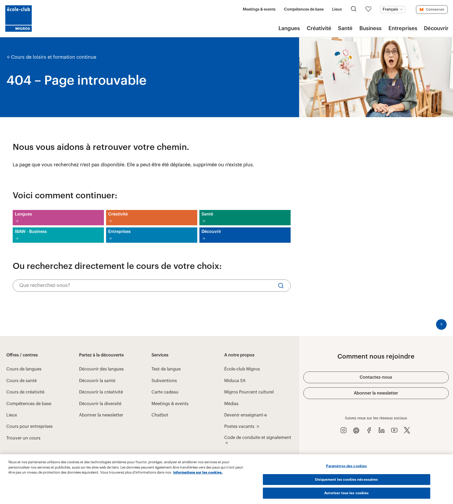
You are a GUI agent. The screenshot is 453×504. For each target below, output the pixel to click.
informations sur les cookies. (198, 472)
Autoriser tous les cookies (346, 493)
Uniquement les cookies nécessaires (346, 479)
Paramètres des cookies (346, 466)
